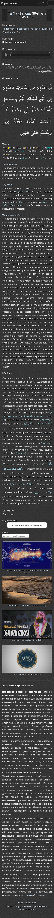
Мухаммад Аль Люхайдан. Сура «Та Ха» (27, 640)
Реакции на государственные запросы (22, 906)
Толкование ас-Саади (13, 215)
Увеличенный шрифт (16, 41)
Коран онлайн (9, 3)
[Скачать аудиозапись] (50, 52)
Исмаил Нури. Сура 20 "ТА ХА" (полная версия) (27, 605)
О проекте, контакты (27, 902)
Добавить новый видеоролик (15, 536)
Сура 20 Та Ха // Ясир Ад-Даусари (27, 674)
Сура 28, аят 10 (10, 419)
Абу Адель (7, 184)
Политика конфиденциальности (33, 908)
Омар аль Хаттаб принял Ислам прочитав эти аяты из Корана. (27, 570)
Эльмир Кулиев (10, 164)
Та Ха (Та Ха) (19, 13)
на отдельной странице (33, 895)
